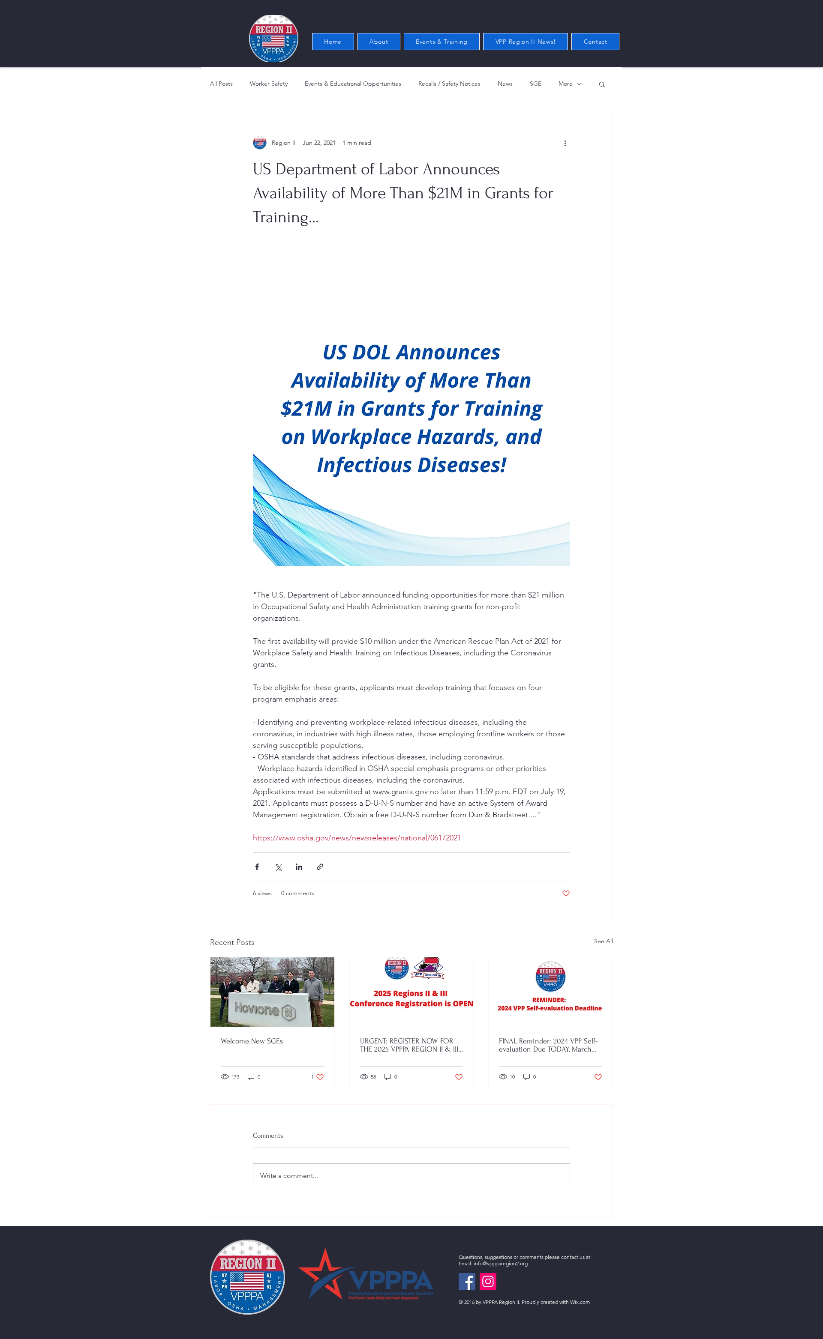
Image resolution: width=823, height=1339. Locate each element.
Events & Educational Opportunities (353, 83)
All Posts (221, 83)
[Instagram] (488, 1281)
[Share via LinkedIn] (299, 867)
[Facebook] (467, 1281)
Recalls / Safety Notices (449, 83)
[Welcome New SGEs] (272, 992)
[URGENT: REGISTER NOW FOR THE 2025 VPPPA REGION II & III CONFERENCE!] (412, 992)
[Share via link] (320, 867)
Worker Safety (269, 83)
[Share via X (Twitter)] (278, 867)
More (566, 83)
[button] (602, 84)
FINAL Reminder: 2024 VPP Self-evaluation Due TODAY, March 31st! (548, 1045)
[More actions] (565, 142)
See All (603, 941)
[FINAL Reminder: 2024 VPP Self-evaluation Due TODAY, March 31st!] (551, 992)
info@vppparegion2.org (501, 1263)
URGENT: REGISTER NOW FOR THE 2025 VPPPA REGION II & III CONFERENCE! (409, 1045)
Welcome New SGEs (252, 1041)
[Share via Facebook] (257, 867)
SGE (535, 83)
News (505, 83)
